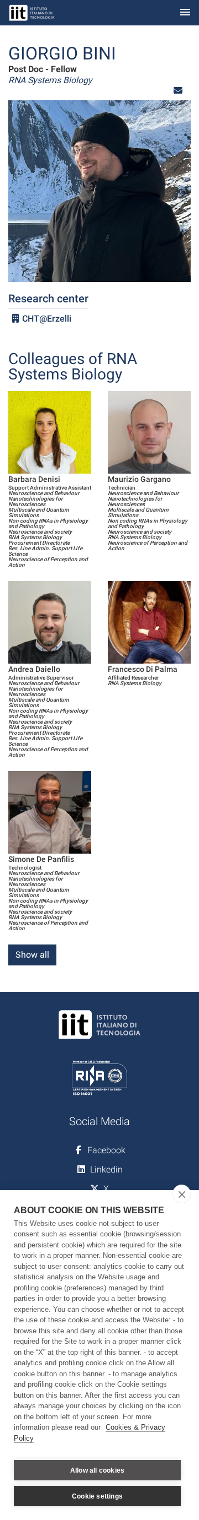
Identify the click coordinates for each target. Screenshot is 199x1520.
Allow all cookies (97, 1470)
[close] (181, 1194)
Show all (32, 954)
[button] (178, 90)
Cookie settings (97, 1496)
